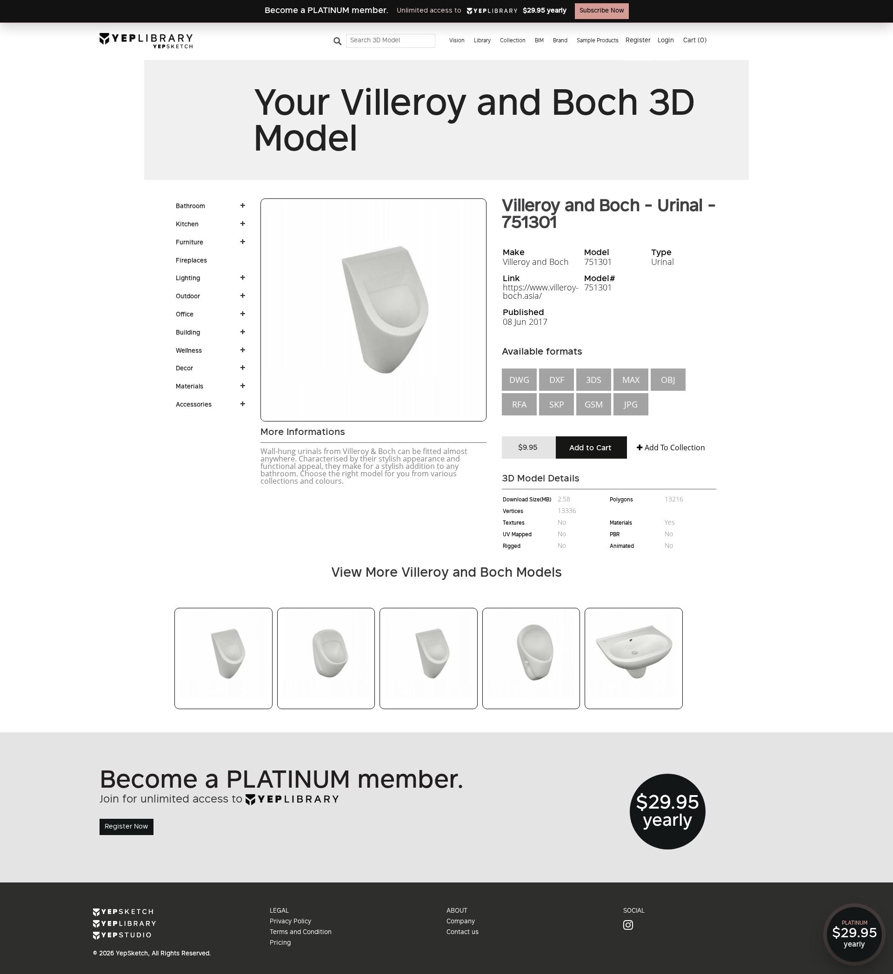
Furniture (189, 243)
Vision (457, 41)
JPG (631, 404)
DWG (519, 379)
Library (482, 41)
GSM (594, 404)
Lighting (188, 279)
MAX (631, 379)
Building (188, 333)
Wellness (189, 351)
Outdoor (188, 297)
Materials (189, 387)
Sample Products (598, 41)
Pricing (280, 943)
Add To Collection (674, 447)
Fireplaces (191, 261)
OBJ (668, 379)
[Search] (339, 43)
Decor (184, 369)
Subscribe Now (602, 11)
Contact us (462, 932)
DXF (556, 379)
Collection (513, 41)
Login (666, 41)
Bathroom (190, 207)
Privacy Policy (290, 922)
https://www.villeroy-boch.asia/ (541, 291)
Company (460, 922)
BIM (539, 41)
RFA (519, 404)
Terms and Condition (301, 932)
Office (184, 315)
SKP (556, 404)
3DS (593, 379)
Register (638, 41)
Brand (560, 41)
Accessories (194, 405)
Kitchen (187, 225)
